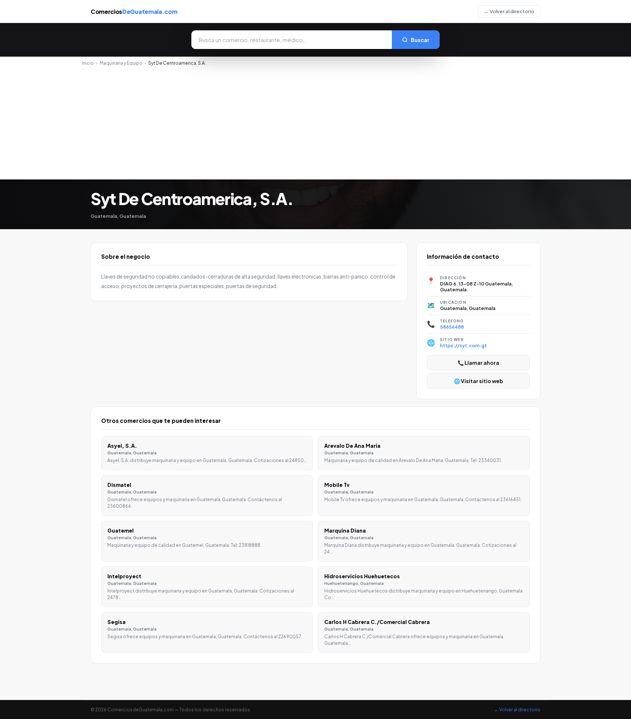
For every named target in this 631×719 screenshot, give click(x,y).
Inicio (88, 63)
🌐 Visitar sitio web (478, 381)
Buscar (420, 40)
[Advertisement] (315, 120)
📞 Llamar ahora (478, 362)
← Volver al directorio (509, 11)
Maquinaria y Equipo (121, 63)
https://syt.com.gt (463, 345)
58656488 (452, 327)
